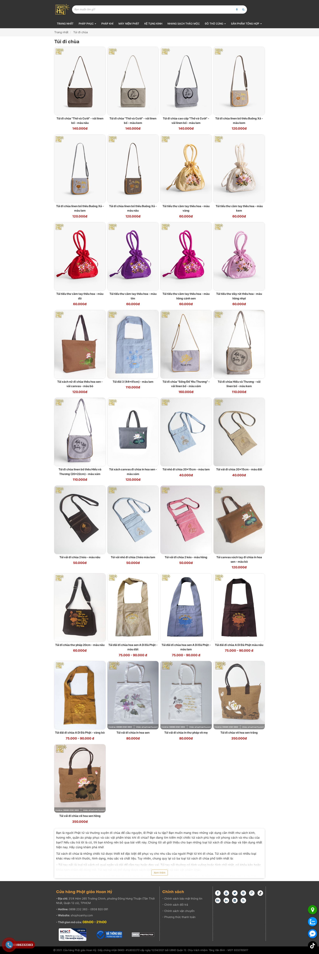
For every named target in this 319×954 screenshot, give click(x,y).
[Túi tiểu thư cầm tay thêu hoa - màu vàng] (186, 168)
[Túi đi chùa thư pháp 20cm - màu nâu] (80, 607)
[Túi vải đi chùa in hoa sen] (133, 695)
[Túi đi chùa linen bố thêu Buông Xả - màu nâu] (133, 168)
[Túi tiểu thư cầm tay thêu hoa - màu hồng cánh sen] (186, 256)
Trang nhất (65, 23)
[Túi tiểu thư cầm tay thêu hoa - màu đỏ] (80, 256)
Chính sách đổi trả (176, 904)
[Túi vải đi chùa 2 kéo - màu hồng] (186, 519)
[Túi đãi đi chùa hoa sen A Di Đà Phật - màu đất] (133, 607)
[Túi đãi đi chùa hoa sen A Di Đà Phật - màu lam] (186, 607)
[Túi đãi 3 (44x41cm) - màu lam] (133, 344)
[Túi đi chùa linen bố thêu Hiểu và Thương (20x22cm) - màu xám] (80, 431)
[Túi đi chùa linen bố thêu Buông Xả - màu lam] (80, 168)
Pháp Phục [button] (86, 23)
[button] (312, 945)
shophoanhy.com (82, 915)
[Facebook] (218, 893)
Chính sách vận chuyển (179, 911)
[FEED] (243, 900)
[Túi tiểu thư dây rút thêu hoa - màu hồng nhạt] (239, 256)
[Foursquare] (252, 893)
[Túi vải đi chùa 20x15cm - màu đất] (239, 431)
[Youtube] (226, 893)
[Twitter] (235, 893)
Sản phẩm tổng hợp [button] (245, 23)
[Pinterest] (243, 893)
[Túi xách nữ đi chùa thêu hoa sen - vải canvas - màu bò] (80, 344)
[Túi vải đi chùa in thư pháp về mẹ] (186, 695)
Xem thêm (159, 872)
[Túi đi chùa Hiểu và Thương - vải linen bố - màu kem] (239, 344)
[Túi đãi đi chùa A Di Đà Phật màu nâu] (239, 607)
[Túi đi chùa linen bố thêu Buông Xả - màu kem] (239, 81)
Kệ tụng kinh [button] (153, 23)
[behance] (218, 900)
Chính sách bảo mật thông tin (183, 898)
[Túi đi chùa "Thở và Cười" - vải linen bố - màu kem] (133, 81)
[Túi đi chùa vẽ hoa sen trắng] (239, 695)
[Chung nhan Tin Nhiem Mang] (72, 934)
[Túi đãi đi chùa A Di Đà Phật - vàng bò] (80, 695)
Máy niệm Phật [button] (129, 23)
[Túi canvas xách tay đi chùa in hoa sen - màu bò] (239, 519)
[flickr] (235, 900)
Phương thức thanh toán (179, 917)
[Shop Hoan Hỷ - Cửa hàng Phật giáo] (62, 9)
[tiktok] (260, 893)
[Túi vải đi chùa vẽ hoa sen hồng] (80, 778)
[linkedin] (226, 900)
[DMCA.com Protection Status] (143, 934)
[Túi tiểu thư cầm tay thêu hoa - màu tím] (133, 256)
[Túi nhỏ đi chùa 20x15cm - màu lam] (186, 431)
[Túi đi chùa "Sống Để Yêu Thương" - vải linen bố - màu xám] (186, 344)
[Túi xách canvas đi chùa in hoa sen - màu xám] (133, 431)
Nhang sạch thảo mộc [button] (183, 23)
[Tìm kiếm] (243, 9)
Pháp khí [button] (107, 23)
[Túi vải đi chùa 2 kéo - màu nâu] (80, 519)
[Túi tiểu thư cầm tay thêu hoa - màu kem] (239, 168)
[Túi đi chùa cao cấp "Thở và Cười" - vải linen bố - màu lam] (186, 81)
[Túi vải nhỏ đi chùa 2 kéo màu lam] (133, 519)
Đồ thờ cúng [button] (214, 23)
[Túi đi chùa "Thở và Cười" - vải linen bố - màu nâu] (80, 81)
